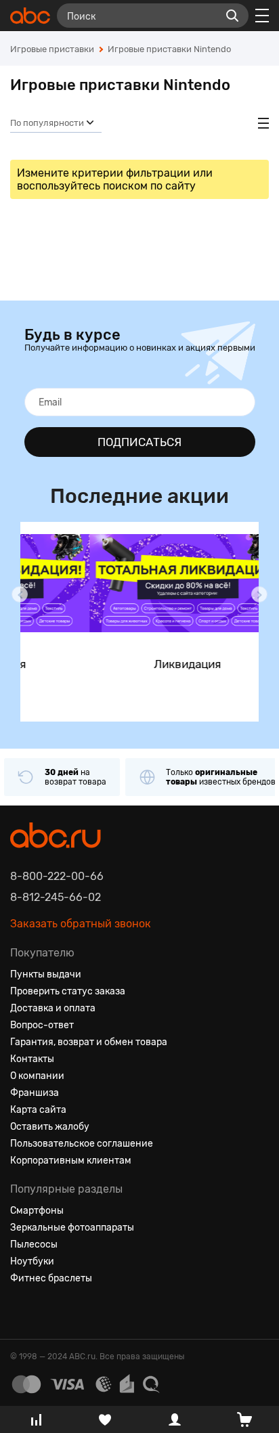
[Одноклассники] (45, 1311)
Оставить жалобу (49, 1126)
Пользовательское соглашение (81, 1143)
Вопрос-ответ (42, 1025)
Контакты (32, 1059)
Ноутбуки (32, 1261)
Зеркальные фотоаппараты (72, 1227)
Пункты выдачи (45, 974)
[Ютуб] (70, 1311)
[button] (20, 594)
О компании (37, 1076)
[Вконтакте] (21, 1311)
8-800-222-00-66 (57, 876)
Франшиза (34, 1093)
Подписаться (139, 442)
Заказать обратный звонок (80, 923)
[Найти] (232, 15)
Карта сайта (38, 1110)
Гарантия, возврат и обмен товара (88, 1042)
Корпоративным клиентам (70, 1160)
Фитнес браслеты (51, 1278)
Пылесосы (34, 1244)
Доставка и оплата (52, 1008)
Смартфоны (37, 1210)
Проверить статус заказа (67, 991)
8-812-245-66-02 (55, 897)
